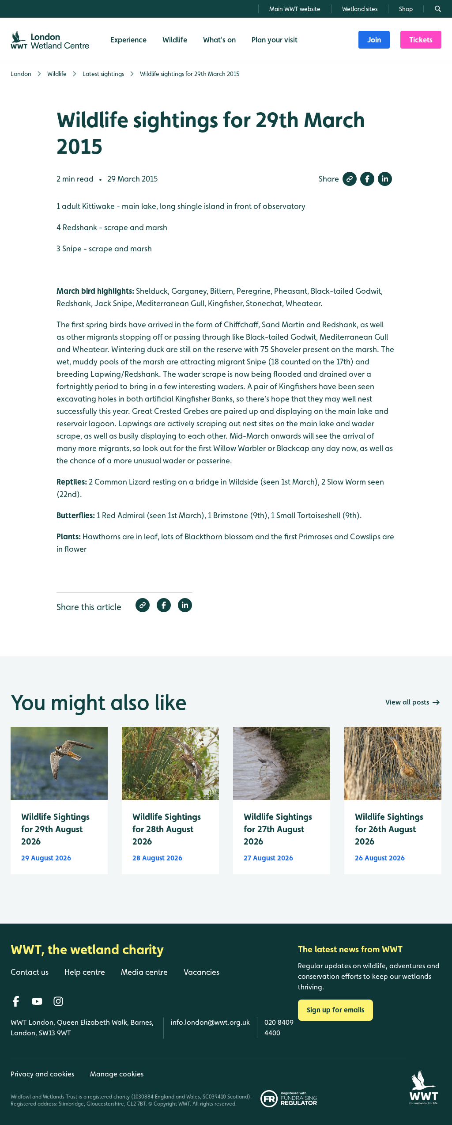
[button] (350, 179)
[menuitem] (374, 40)
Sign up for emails (335, 1010)
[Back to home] (423, 1082)
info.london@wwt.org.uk (210, 1022)
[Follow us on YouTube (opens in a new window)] (37, 1001)
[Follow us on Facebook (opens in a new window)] (16, 1001)
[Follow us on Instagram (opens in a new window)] (58, 1001)
